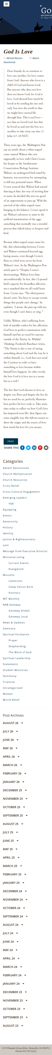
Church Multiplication (17, 474)
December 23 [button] (13, 992)
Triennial (9, 682)
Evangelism (16, 569)
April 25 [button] (9, 857)
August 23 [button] (11, 1026)
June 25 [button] (8, 841)
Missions (9, 575)
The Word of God (20, 652)
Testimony (10, 676)
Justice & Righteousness (19, 539)
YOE (11, 503)
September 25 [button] (13, 815)
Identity (8, 533)
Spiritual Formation (16, 634)
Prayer (13, 640)
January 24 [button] (11, 984)
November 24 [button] (13, 899)
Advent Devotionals (16, 468)
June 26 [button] (8, 740)
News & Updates (14, 622)
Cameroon (16, 581)
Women (8, 693)
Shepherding (17, 646)
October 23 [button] (12, 1009)
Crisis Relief (11, 485)
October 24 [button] (12, 908)
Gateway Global (19, 610)
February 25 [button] (12, 874)
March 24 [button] (10, 967)
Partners (15, 592)
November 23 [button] (13, 1000)
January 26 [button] (11, 782)
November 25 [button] (13, 799)
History (8, 527)
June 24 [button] (8, 942)
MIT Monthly (11, 598)
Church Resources (15, 479)
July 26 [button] (8, 731)
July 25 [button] (8, 832)
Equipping (9, 509)
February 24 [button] (12, 975)
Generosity (10, 521)
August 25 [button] (11, 824)
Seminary (9, 628)
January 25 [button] (11, 883)
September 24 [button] (13, 916)
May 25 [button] (8, 849)
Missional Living (14, 557)
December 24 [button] (13, 891)
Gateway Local (18, 616)
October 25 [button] (12, 807)
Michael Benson (14, 58)
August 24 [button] (11, 925)
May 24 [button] (8, 950)
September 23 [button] (13, 1017)
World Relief (11, 699)
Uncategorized (13, 688)
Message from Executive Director (25, 551)
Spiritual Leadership (16, 658)
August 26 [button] (11, 723)
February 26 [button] (12, 773)
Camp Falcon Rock (21, 586)
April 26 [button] (9, 757)
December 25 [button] (13, 790)
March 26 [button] (10, 765)
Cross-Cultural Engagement (21, 491)
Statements (10, 664)
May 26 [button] (8, 748)
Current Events (19, 563)
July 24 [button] (8, 933)
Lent (6, 545)
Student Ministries (15, 670)
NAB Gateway (12, 604)
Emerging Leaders (15, 497)
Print (11, 441)
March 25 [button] (10, 866)
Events (7, 515)
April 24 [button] (9, 958)
